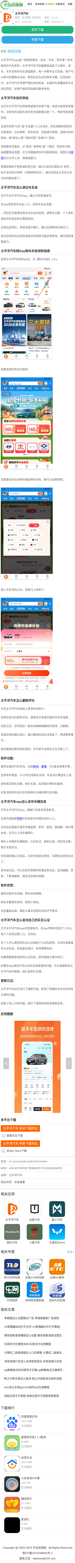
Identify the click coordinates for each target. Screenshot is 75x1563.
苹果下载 (37, 39)
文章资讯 (60, 4)
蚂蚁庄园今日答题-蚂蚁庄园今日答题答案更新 (31, 1395)
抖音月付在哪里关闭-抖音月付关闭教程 (27, 1344)
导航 (19, 818)
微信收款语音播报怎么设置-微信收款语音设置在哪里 (35, 1335)
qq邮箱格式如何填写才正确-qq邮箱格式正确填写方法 (35, 1369)
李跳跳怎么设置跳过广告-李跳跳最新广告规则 (31, 1318)
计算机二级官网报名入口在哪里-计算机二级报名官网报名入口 (35, 1352)
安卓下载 (37, 29)
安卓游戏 (39, 4)
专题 (70, 4)
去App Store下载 (17, 1150)
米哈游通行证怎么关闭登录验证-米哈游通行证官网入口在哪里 (35, 1361)
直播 (44, 766)
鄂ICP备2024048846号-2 (37, 1553)
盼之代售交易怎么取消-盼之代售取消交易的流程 (33, 1378)
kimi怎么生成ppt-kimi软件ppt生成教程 (26, 1387)
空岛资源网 (39, 1547)
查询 (25, 920)
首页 (30, 4)
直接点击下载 (15, 1135)
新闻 (35, 766)
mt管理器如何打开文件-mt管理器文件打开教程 (32, 1326)
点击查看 (19, 1182)
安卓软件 (49, 4)
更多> (70, 1251)
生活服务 (14, 51)
